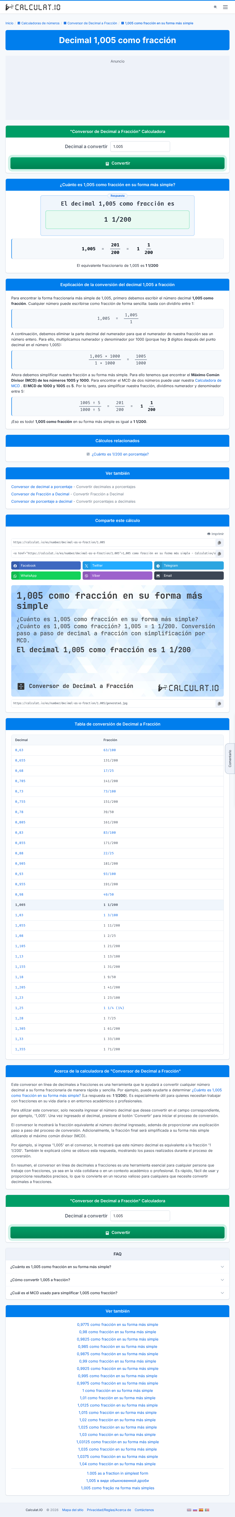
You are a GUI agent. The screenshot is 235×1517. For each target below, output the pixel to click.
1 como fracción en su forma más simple (117, 1390)
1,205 (20, 987)
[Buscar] (215, 7)
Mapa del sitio (72, 1510)
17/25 (109, 771)
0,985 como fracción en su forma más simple (117, 1346)
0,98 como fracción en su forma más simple (117, 1331)
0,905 (20, 864)
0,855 (20, 843)
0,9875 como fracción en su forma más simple (117, 1354)
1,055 (20, 925)
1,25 (19, 1008)
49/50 (109, 894)
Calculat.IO (34, 1510)
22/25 (109, 853)
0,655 (20, 760)
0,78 (19, 812)
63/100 (110, 750)
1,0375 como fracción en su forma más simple (117, 1456)
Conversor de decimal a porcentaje (41, 486)
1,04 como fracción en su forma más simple (117, 1464)
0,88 (19, 853)
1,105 (20, 946)
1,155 (20, 967)
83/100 (110, 833)
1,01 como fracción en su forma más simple (117, 1398)
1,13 (19, 956)
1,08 (19, 936)
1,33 (19, 1039)
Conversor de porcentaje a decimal (41, 501)
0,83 (19, 833)
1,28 (19, 1018)
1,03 (19, 915)
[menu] (225, 7)
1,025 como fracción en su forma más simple (117, 1427)
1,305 (20, 1029)
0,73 (19, 791)
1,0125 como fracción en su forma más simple (118, 1405)
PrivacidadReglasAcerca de (109, 1510)
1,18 (19, 977)
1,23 (19, 998)
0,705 (20, 781)
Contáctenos (144, 1510)
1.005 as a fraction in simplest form (117, 1473)
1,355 (20, 1049)
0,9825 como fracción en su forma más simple (117, 1339)
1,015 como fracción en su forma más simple (118, 1412)
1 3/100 (111, 915)
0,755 (20, 802)
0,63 (19, 750)
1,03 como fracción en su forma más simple (117, 1434)
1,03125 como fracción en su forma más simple (117, 1442)
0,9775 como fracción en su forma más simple (117, 1324)
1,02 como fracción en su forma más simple (117, 1420)
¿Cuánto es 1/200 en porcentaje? (120, 454)
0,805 (20, 822)
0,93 (19, 874)
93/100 (110, 874)
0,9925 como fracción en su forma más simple (117, 1368)
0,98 (19, 894)
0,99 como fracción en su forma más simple (117, 1361)
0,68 (19, 771)
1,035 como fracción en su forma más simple (117, 1449)
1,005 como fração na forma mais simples (117, 1488)
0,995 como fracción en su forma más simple (117, 1376)
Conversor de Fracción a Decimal (40, 494)
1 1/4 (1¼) (114, 1008)
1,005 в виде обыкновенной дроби (117, 1480)
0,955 (20, 884)
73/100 (110, 791)
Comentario (230, 758)
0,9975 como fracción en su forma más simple (117, 1383)
